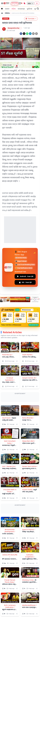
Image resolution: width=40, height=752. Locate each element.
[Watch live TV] (20, 3)
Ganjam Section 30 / (29, 378)
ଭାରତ (7, 8)
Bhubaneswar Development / (10, 547)
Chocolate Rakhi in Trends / (9, 499)
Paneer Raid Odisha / (29, 474)
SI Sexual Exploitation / (10, 379)
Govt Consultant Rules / (9, 450)
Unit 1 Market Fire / (9, 474)
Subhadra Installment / (29, 572)
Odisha (7, 13)
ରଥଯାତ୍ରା (21, 8)
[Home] (2, 13)
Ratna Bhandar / (28, 426)
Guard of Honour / (28, 546)
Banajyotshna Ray (13, 28)
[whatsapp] (27, 33)
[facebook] (21, 33)
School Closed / (27, 498)
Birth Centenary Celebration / (9, 623)
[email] (33, 33)
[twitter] (24, 33)
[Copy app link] (36, 33)
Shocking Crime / (28, 596)
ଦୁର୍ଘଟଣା (29, 8)
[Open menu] (2, 3)
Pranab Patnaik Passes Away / (9, 597)
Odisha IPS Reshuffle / (9, 572)
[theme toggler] (24, 3)
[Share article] (17, 361)
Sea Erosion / (6, 426)
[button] (7, 317)
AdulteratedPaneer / (29, 622)
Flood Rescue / (7, 355)
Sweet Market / (27, 355)
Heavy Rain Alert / (28, 449)
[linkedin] (30, 33)
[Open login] (37, 3)
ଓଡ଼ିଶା (14, 8)
